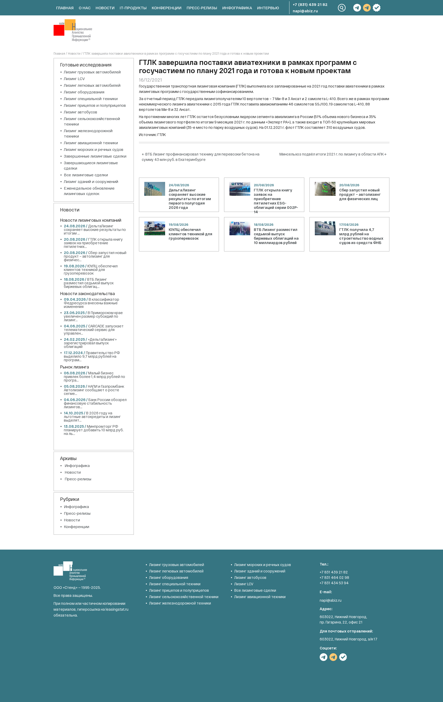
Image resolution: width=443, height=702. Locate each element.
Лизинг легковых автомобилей (92, 85)
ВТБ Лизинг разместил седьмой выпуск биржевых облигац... (89, 283)
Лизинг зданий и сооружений (91, 181)
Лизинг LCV (74, 78)
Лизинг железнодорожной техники (180, 603)
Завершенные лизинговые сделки (95, 156)
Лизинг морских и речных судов (93, 149)
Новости (105, 7)
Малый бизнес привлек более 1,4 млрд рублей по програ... (94, 376)
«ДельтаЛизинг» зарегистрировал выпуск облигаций (90, 343)
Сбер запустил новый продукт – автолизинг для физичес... (95, 256)
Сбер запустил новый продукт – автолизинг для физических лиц (360, 194)
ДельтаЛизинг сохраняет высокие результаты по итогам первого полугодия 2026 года (190, 199)
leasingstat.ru (117, 609)
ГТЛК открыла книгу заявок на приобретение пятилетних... (93, 243)
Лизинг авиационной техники (91, 142)
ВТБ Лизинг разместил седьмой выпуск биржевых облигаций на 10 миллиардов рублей (276, 236)
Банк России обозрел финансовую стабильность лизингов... (95, 403)
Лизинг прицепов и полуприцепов (95, 105)
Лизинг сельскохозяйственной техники (183, 596)
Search (342, 8)
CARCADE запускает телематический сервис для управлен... (94, 329)
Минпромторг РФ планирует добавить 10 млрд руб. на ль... (94, 430)
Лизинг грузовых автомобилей (92, 72)
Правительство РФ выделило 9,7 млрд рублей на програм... (92, 356)
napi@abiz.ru (305, 10)
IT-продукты (133, 7)
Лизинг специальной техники (91, 98)
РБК (376, 8)
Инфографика (237, 7)
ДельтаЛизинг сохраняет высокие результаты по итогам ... (95, 229)
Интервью (268, 7)
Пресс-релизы (202, 7)
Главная (65, 7)
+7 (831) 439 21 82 (310, 4)
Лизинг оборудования (84, 92)
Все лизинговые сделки (86, 174)
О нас (84, 7)
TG (357, 8)
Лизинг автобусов (80, 112)
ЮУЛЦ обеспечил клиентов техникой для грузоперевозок (190, 233)
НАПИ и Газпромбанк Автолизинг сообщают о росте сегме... (94, 390)
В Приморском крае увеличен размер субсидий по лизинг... (93, 316)
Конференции (167, 7)
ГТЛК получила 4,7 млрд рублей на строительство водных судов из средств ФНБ (361, 236)
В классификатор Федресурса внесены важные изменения (91, 303)
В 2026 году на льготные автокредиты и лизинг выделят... (92, 416)
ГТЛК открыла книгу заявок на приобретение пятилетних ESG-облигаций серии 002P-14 (276, 201)
